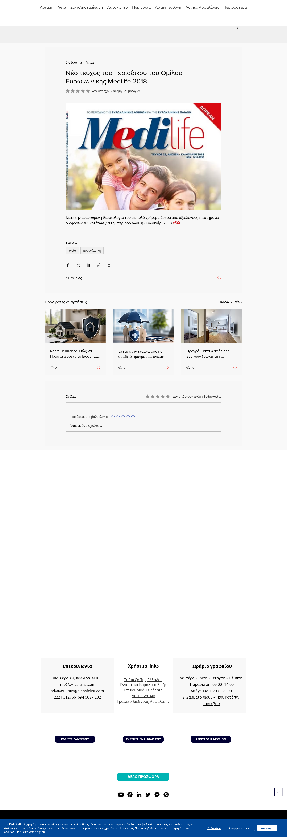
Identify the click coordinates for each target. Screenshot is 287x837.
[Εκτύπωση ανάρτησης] (109, 265)
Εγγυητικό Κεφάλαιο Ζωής (143, 684)
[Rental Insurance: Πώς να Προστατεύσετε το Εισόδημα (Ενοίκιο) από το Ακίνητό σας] (75, 326)
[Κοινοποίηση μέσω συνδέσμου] (99, 265)
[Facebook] (129, 794)
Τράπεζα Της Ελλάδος (143, 679)
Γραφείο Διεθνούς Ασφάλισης (143, 701)
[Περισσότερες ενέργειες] (218, 62)
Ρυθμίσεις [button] (214, 828)
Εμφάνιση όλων (231, 301)
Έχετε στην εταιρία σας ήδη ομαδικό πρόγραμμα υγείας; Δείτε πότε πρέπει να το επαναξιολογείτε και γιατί (141, 354)
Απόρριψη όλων (240, 828)
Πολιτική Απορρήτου (30, 832)
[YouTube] (120, 794)
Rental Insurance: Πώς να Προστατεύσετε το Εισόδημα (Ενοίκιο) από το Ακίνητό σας (74, 354)
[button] (141, 7)
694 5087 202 (89, 697)
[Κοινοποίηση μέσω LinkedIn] (88, 265)
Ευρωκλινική (92, 251)
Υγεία (72, 251)
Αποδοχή (267, 828)
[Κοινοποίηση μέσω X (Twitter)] (78, 265)
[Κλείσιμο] (281, 828)
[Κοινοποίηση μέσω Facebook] (68, 265)
